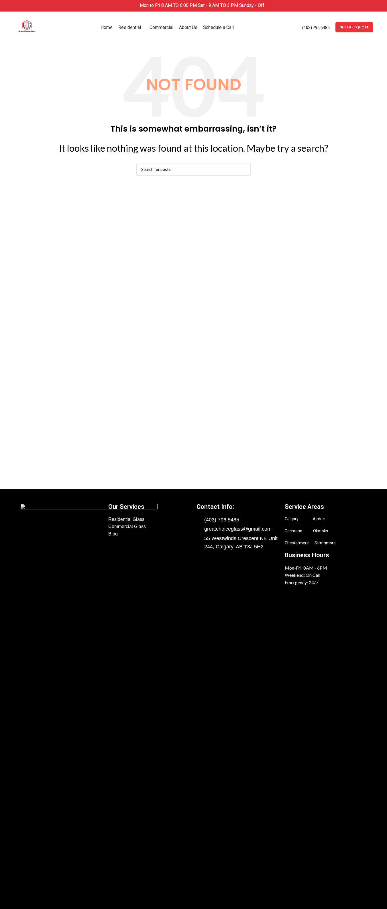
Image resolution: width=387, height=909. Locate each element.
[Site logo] (27, 25)
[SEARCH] (244, 168)
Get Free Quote (354, 27)
